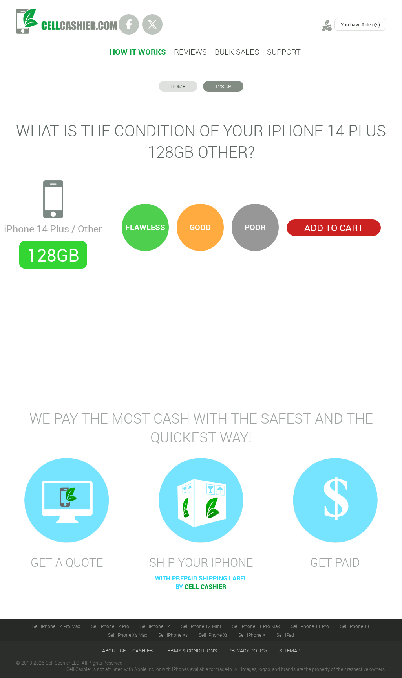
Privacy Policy (248, 650)
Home (178, 86)
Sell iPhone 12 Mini (201, 626)
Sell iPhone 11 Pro (310, 626)
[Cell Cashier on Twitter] (152, 24)
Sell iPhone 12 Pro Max (56, 626)
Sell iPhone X (251, 635)
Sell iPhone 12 (155, 626)
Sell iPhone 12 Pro (110, 626)
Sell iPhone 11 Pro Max (256, 626)
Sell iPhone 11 (355, 626)
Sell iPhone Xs (173, 635)
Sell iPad (285, 635)
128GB (223, 86)
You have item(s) (360, 24)
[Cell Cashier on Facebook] (129, 24)
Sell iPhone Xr (213, 635)
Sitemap (289, 650)
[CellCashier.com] (66, 13)
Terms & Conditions (190, 650)
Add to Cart (333, 227)
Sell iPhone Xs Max (127, 635)
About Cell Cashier (127, 650)
